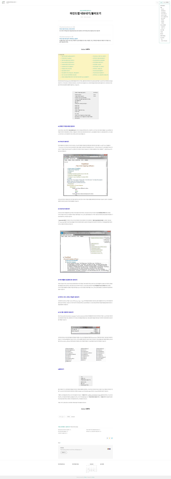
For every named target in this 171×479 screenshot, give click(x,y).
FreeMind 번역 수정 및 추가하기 (68, 64)
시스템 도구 (163, 26)
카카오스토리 (110, 438)
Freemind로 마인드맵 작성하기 (68, 62)
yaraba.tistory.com (11, 2)
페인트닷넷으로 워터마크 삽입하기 (64, 429)
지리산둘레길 (163, 12)
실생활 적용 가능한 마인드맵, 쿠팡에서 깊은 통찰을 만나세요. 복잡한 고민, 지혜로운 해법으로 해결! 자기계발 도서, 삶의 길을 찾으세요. (85, 41)
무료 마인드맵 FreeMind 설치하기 (68, 56)
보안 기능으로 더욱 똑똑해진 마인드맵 (69, 75)
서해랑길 (162, 23)
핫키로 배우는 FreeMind (66, 58)
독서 (162, 39)
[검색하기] (157, 2)
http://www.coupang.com (65, 36)
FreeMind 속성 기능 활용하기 (67, 66)
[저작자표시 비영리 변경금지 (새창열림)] (73, 416)
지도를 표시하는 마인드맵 (67, 68)
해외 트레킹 (163, 18)
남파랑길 (162, 21)
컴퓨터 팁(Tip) (162, 35)
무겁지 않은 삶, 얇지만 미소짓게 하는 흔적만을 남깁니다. (71, 449)
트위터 (112, 438)
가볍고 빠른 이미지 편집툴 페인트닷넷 (92, 429)
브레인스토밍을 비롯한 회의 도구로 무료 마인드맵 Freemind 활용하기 (75, 77)
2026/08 (91, 464)
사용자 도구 (163, 28)
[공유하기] (62, 417)
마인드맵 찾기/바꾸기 (66, 70)
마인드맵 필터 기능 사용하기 (98, 66)
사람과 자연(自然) (164, 40)
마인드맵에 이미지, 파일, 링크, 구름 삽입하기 (70, 72)
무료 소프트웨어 (61, 426)
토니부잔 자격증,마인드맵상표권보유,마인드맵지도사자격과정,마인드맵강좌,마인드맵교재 (80, 30)
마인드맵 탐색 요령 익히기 (98, 62)
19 (91, 470)
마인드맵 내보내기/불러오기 (85, 13)
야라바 (62, 448)
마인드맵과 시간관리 (97, 64)
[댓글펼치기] (60, 443)
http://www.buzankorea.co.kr (66, 27)
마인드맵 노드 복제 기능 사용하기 (99, 56)
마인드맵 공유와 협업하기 (98, 70)
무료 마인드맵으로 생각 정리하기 (68, 60)
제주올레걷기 (163, 10)
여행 (161, 7)
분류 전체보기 (162, 5)
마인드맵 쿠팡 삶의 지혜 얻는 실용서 (69, 38)
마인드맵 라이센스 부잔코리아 (67, 29)
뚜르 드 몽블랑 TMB (164, 16)
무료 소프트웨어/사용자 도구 (85, 10)
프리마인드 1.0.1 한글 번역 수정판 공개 (100, 75)
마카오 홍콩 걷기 (164, 13)
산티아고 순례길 (163, 15)
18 (89, 470)
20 (93, 470)
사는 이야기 (162, 37)
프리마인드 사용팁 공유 (97, 68)
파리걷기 (162, 9)
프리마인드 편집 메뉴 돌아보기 (99, 58)
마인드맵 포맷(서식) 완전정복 (99, 60)
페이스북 (107, 438)
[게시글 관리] (64, 417)
